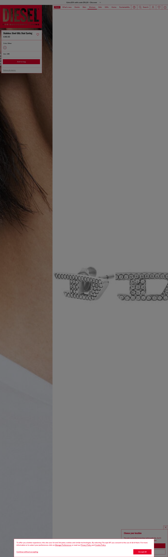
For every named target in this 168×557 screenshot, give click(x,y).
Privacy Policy (86, 545)
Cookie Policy (100, 545)
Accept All (142, 552)
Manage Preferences (63, 545)
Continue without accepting (27, 552)
